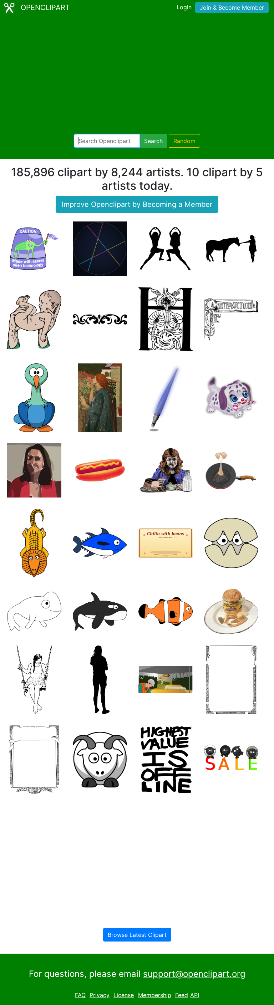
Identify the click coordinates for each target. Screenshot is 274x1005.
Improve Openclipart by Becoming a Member (137, 204)
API (194, 995)
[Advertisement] (137, 75)
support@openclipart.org (194, 974)
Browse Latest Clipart (137, 934)
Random (184, 140)
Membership (154, 995)
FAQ (80, 995)
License (123, 995)
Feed (181, 995)
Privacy (100, 995)
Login (184, 7)
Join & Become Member (232, 7)
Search (153, 140)
